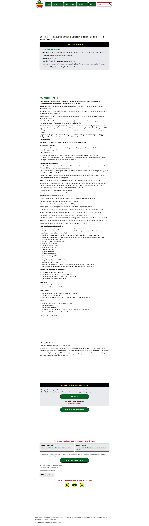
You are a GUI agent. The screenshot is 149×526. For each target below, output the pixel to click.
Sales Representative (82, 64)
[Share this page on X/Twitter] (82, 485)
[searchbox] (104, 4)
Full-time (67, 67)
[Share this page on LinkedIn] (74, 485)
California (53, 58)
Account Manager (58, 64)
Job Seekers (69, 4)
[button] (110, 4)
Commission (59, 67)
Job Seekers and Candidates (72, 517)
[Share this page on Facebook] (67, 485)
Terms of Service (102, 517)
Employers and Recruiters (89, 517)
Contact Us (52, 519)
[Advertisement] (74, 21)
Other (92, 4)
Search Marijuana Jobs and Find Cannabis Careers (58, 454)
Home (48, 4)
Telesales (102, 64)
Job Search (57, 4)
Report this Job (48, 475)
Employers (81, 4)
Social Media (94, 64)
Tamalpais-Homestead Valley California (62, 61)
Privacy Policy (39, 519)
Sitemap (46, 519)
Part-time (73, 67)
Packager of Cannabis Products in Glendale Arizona (56, 447)
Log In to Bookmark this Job (74, 460)
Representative (69, 64)
